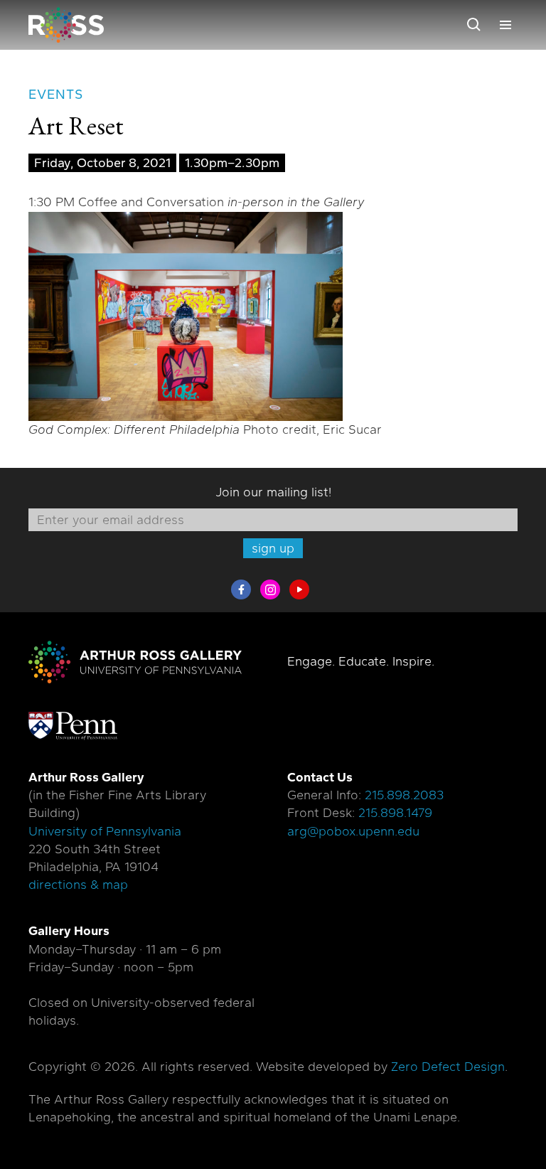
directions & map (78, 884)
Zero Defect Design (448, 1066)
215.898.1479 (395, 813)
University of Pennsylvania (104, 831)
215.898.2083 (404, 795)
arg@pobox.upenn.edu (353, 831)
